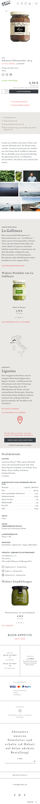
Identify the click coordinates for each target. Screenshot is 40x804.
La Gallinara (8, 64)
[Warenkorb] (29, 3)
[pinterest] (25, 795)
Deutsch (30, 802)
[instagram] (19, 795)
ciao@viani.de (20, 784)
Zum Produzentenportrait (13, 266)
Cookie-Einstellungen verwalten (20, 445)
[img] (6, 3)
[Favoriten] (25, 3)
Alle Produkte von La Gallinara (16, 322)
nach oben (20, 639)
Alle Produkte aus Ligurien (13, 412)
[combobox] (32, 802)
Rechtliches (19, 775)
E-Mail (19, 758)
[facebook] (14, 795)
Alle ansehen (7, 625)
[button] (21, 3)
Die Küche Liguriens (10, 409)
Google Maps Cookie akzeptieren (20, 440)
